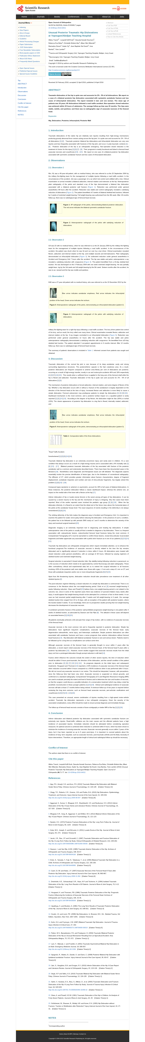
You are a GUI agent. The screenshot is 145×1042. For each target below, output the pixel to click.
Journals (41, 17)
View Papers (23, 30)
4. (49, 814)
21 (50, 541)
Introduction (22, 88)
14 (57, 375)
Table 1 (90, 350)
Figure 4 (88, 262)
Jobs (122, 17)
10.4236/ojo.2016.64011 (57, 28)
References (22, 111)
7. (49, 838)
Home (24, 17)
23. (49, 1003)
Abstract (109, 23)
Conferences (73, 17)
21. (49, 982)
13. (49, 906)
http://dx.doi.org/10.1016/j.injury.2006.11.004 (64, 876)
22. (49, 995)
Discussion (22, 95)
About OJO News (25, 58)
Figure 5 (113, 335)
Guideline (22, 39)
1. (49, 784)
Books (57, 17)
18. (49, 955)
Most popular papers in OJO (29, 53)
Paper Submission (25, 44)
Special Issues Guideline (27, 74)
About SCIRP (68, 1034)
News (89, 17)
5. (49, 822)
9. (49, 860)
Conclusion (22, 99)
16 (70, 456)
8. (49, 849)
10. (49, 871)
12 (77, 666)
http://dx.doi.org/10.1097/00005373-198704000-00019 (68, 927)
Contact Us (82, 1034)
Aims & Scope (24, 33)
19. (49, 965)
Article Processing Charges (28, 41)
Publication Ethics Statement (29, 56)
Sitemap (75, 1034)
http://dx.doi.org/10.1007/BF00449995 (62, 865)
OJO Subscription (25, 47)
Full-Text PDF (111, 25)
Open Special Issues (26, 68)
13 (81, 152)
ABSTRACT (22, 84)
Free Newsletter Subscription (29, 50)
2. (49, 792)
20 (77, 523)
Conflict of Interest (24, 103)
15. (49, 922)
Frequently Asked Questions (29, 61)
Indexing (22, 27)
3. (49, 803)
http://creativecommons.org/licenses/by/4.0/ (64, 70)
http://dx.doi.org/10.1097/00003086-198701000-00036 (68, 844)
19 (115, 502)
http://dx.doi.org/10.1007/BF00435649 (62, 900)
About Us (106, 17)
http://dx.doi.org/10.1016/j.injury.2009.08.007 (64, 798)
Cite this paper (23, 107)
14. (49, 914)
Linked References (113, 34)
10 (76, 152)
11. (49, 881)
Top (19, 80)
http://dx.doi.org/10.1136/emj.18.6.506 (62, 949)
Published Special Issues (27, 71)
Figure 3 (83, 256)
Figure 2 (70, 192)
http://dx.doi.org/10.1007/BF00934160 (62, 854)
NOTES (21, 115)
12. (49, 892)
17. (49, 944)
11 (76, 663)
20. (49, 974)
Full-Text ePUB (112, 31)
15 (60, 375)
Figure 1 (91, 187)
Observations (23, 91)
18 (57, 472)
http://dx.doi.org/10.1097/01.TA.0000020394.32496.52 (67, 990)
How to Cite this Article (114, 37)
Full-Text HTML (112, 28)
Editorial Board (24, 36)
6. (49, 830)
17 (57, 466)
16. (49, 933)
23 (71, 615)
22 (82, 589)
